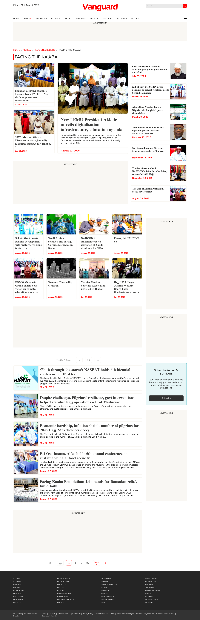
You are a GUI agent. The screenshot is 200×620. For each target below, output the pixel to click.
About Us (52, 614)
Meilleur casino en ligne (125, 614)
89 (87, 562)
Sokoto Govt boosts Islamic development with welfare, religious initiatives (28, 242)
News (27, 18)
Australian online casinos (165, 614)
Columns (122, 18)
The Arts (149, 584)
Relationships (107, 596)
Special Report (108, 599)
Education (18, 599)
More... (27, 49)
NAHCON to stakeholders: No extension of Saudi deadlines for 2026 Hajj (92, 243)
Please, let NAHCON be (126, 239)
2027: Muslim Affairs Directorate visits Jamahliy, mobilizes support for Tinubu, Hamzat (33, 141)
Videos (148, 593)
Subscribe (166, 398)
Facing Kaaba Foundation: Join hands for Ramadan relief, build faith (88, 483)
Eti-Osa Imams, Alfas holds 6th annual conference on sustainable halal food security (84, 455)
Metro (68, 18)
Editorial (107, 18)
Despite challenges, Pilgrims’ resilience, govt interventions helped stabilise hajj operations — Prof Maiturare (87, 399)
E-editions (41, 18)
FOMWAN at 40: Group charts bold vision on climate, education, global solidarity (26, 287)
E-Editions (17, 602)
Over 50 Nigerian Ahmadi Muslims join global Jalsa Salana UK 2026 (149, 69)
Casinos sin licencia (49, 616)
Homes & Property (65, 593)
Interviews (106, 578)
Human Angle (63, 596)
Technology (150, 581)
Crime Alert (18, 590)
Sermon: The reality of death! (60, 283)
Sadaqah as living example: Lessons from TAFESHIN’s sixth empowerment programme (31, 95)
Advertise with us (64, 614)
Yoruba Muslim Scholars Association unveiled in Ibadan (93, 285)
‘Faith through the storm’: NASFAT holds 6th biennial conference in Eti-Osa (85, 371)
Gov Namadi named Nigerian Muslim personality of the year (148, 149)
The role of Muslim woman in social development (148, 190)
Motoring (105, 590)
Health (60, 590)
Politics (55, 18)
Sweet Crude (151, 578)
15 (97, 359)
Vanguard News (100, 7)
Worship (149, 602)
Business (80, 18)
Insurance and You (65, 599)
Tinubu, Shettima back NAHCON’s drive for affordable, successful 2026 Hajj (149, 171)
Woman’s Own (151, 599)
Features (61, 584)
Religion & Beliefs (44, 49)
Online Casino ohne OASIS (105, 614)
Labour (104, 581)
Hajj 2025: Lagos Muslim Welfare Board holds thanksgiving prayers (126, 286)
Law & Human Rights (110, 584)
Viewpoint (149, 596)
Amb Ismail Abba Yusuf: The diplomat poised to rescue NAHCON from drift (148, 130)
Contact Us (76, 614)
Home (16, 18)
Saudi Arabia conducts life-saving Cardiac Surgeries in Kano (60, 242)
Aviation (17, 581)
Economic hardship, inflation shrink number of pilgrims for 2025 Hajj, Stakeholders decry (89, 427)
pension (60, 602)
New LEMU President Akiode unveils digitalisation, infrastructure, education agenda (91, 124)
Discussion (18, 596)
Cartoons (149, 587)
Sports (94, 18)
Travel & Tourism (152, 590)
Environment (63, 581)
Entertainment (64, 578)
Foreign (60, 587)
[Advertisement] (77, 532)
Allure (16, 578)
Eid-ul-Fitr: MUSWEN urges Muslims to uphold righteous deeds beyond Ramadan (150, 89)
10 (88, 359)
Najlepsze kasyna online (145, 614)
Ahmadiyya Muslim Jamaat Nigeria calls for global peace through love (147, 109)
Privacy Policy (88, 614)
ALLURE (135, 18)
